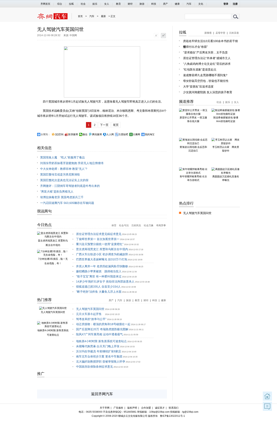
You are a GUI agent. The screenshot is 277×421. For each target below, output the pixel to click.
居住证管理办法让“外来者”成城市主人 (207, 58)
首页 (80, 16)
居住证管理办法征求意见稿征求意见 (98, 234)
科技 (153, 3)
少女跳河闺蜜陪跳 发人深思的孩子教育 (207, 92)
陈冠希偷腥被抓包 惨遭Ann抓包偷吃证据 (225, 119)
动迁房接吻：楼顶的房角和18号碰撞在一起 (103, 324)
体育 (114, 225)
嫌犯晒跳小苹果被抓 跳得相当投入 (98, 271)
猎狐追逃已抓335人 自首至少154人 (98, 286)
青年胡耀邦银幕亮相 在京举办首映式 (193, 178)
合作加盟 (146, 407)
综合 (59, 3)
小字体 (156, 35)
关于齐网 (105, 407)
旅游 (142, 3)
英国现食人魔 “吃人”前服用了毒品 (62, 157)
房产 (165, 3)
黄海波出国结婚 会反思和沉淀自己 (193, 149)
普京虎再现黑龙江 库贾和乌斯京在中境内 (102, 249)
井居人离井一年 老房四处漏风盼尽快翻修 (102, 266)
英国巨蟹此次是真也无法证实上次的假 (64, 180)
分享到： (45, 134)
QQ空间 (59, 134)
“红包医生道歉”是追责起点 (199, 69)
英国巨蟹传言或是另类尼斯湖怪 (60, 174)
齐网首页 (45, 3)
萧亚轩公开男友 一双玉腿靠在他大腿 (193, 119)
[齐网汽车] (52, 18)
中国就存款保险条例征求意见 (94, 366)
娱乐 (94, 3)
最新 (103, 16)
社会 (83, 3)
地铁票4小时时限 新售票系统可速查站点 (101, 341)
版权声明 (132, 407)
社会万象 (149, 225)
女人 (106, 3)
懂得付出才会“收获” (195, 46)
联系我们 (173, 407)
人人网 (110, 134)
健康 (177, 3)
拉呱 (71, 3)
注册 (235, 3)
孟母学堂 (220, 32)
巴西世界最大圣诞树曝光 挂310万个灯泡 (101, 259)
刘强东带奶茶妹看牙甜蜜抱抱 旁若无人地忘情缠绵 (71, 163)
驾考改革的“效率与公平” (91, 319)
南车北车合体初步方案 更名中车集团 (99, 356)
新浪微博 (73, 134)
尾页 (116, 125)
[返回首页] (267, 396)
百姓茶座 (234, 32)
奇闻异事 (161, 225)
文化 (200, 3)
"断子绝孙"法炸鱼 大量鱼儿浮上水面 (98, 291)
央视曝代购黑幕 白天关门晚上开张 (97, 346)
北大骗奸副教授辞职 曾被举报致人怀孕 (100, 361)
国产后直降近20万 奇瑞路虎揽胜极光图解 (102, 329)
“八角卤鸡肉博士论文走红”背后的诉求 (207, 63)
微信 (85, 134)
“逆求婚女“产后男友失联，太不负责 (205, 52)
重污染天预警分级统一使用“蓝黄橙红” (99, 244)
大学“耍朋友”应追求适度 (198, 86)
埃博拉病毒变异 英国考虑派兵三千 (62, 197)
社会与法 (124, 225)
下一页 (104, 125)
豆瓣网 (136, 134)
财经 (130, 3)
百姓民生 (136, 225)
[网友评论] (267, 406)
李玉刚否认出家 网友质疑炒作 (225, 149)
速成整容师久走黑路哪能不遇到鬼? (205, 75)
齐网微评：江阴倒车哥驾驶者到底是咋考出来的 (70, 185)
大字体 (163, 35)
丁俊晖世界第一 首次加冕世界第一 (97, 239)
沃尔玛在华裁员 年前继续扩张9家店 (98, 351)
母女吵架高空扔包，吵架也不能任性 (206, 80)
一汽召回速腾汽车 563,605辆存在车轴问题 (67, 203)
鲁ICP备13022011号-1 (172, 416)
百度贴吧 (123, 134)
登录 (225, 3)
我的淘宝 (150, 134)
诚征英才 (160, 407)
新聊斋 (208, 32)
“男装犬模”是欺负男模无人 (56, 191)
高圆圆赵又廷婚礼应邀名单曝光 (225, 178)
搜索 (236, 16)
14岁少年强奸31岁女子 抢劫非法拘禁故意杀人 (105, 281)
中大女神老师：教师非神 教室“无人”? (63, 168)
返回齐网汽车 (102, 394)
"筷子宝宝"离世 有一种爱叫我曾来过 (98, 276)
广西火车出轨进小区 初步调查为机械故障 (102, 254)
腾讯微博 (97, 134)
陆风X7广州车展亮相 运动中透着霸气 (99, 334)
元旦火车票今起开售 (90, 314)
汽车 (189, 3)
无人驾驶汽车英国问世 (53, 312)
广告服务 (118, 407)
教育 (118, 3)
